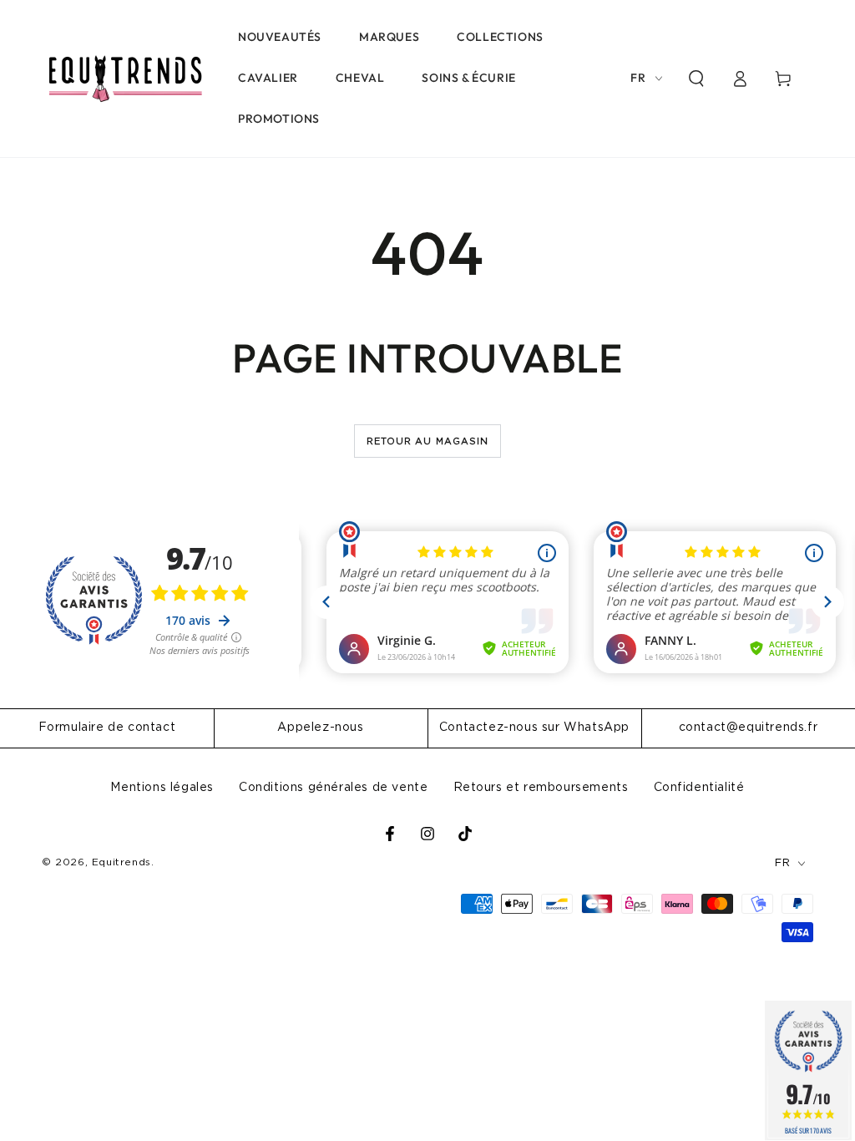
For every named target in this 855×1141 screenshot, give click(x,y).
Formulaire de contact (107, 727)
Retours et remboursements (541, 788)
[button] (696, 78)
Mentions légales (162, 788)
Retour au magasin (428, 441)
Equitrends (121, 862)
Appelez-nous (320, 727)
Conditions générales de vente (333, 788)
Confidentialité (699, 788)
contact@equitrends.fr (748, 727)
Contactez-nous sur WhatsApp (534, 727)
